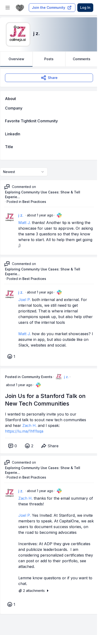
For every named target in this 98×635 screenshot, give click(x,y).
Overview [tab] (16, 59)
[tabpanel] (49, 346)
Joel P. (24, 299)
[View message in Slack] (59, 215)
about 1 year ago (40, 215)
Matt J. (24, 222)
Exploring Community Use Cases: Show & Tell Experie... (42, 194)
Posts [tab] (49, 59)
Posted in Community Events (28, 377)
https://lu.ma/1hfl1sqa (24, 431)
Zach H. (29, 425)
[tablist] (49, 59)
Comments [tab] (81, 59)
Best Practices (34, 202)
